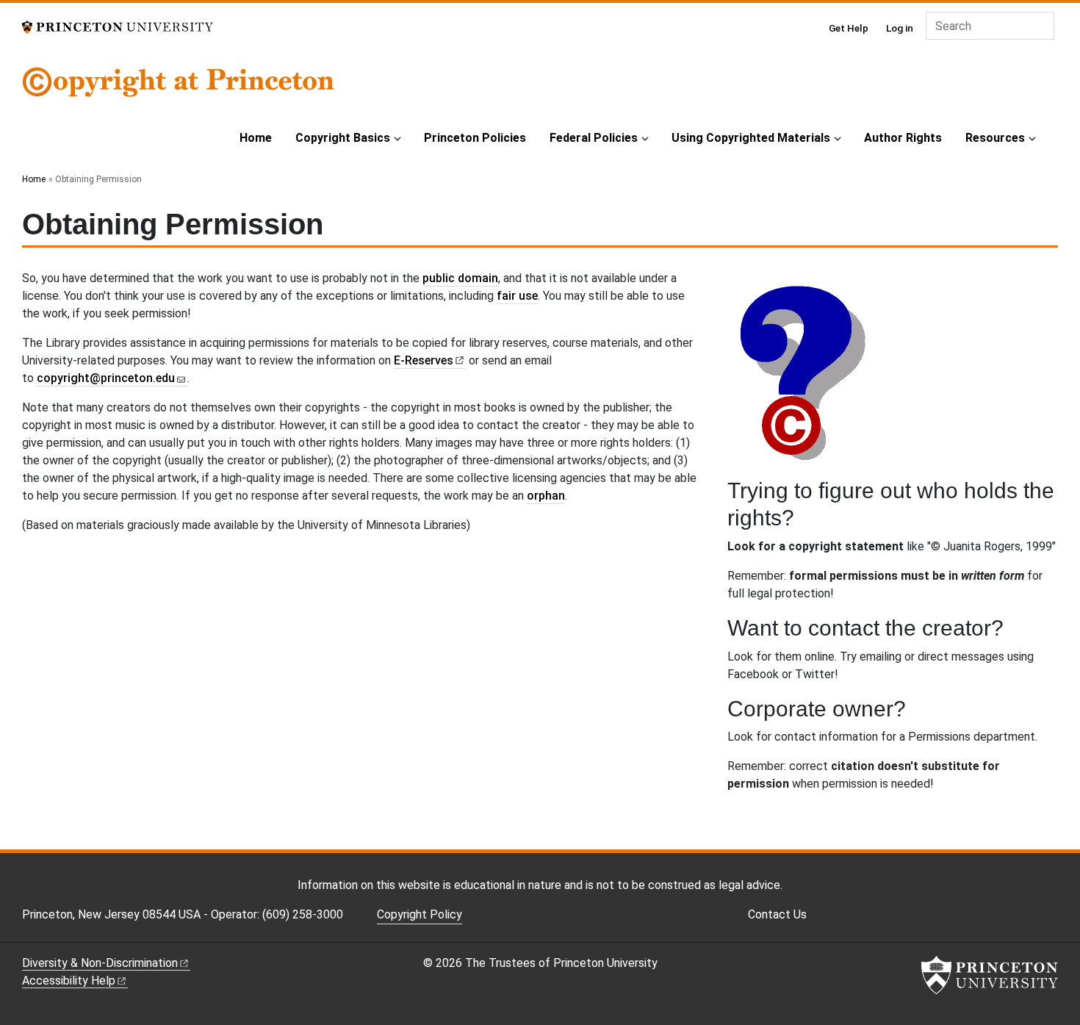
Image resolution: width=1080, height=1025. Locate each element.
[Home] (178, 91)
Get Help (848, 28)
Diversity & (100, 963)
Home (256, 138)
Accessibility (68, 981)
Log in (899, 28)
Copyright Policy (419, 914)
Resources (995, 138)
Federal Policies (594, 138)
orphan (546, 496)
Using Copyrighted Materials (751, 138)
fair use (517, 296)
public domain (460, 278)
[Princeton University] (117, 26)
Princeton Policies (475, 138)
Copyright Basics (342, 138)
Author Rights (903, 138)
